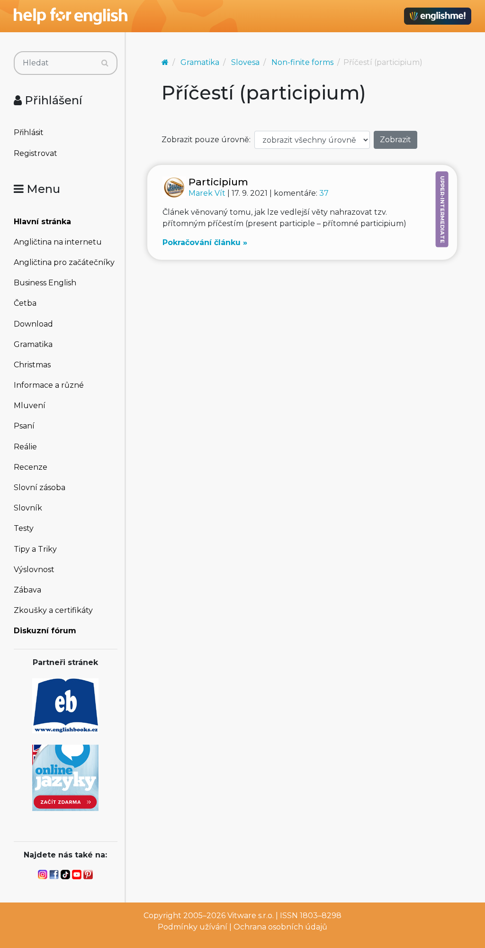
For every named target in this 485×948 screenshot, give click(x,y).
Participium (218, 182)
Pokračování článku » (204, 242)
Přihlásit (29, 132)
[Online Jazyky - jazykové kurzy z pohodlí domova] (65, 777)
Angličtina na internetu (58, 241)
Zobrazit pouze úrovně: (206, 139)
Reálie (25, 446)
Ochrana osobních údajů (280, 926)
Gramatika (33, 344)
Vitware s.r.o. (250, 915)
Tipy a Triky (35, 549)
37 (324, 193)
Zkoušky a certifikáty (53, 610)
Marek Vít (208, 193)
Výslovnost (34, 569)
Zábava (27, 589)
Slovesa (245, 62)
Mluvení (29, 405)
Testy (24, 528)
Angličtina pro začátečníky (64, 262)
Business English (45, 282)
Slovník (28, 507)
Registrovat (35, 153)
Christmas (32, 364)
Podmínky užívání (192, 926)
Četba (25, 303)
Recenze (30, 467)
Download (33, 323)
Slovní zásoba (39, 487)
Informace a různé (49, 385)
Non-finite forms (302, 62)
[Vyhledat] (105, 63)
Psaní (24, 425)
